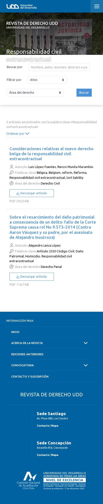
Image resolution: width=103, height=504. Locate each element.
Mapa (54, 425)
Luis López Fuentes (42, 167)
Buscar (84, 92)
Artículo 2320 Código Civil (55, 251)
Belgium (54, 172)
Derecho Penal (51, 266)
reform (67, 172)
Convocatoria (22, 365)
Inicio (15, 331)
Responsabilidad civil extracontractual (37, 177)
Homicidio (32, 256)
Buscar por (14, 67)
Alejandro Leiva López (44, 245)
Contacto (43, 425)
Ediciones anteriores (27, 354)
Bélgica (42, 172)
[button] (96, 6)
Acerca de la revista (27, 343)
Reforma (80, 172)
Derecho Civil (50, 183)
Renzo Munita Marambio (75, 167)
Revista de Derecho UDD (32, 25)
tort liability (75, 177)
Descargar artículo (33, 193)
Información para (20, 320)
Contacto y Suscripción (29, 376)
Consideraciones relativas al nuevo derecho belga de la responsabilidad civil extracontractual (52, 153)
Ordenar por (15, 133)
